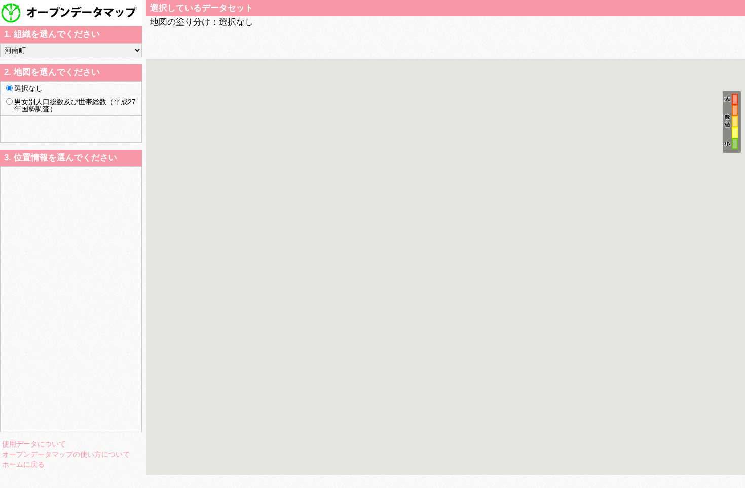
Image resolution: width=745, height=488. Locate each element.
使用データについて (34, 444)
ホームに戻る (23, 464)
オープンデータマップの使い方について (66, 454)
